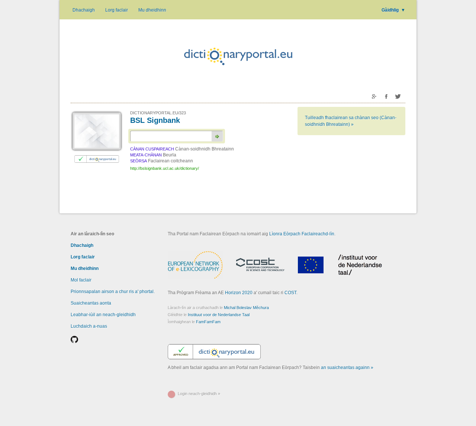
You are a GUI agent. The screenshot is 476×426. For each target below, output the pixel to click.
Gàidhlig (393, 10)
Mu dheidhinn (152, 10)
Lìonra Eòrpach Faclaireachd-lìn (301, 233)
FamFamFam (208, 322)
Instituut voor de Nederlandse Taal (219, 314)
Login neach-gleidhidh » (199, 393)
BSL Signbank (155, 120)
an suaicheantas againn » (347, 367)
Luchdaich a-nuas (89, 326)
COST (290, 292)
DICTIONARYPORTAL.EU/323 (158, 113)
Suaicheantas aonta (91, 303)
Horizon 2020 (239, 292)
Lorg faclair (116, 10)
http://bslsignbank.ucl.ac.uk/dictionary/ (164, 168)
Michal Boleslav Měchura (246, 307)
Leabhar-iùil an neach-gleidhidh (103, 314)
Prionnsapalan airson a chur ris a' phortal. (113, 291)
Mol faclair (81, 280)
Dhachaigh (84, 10)
